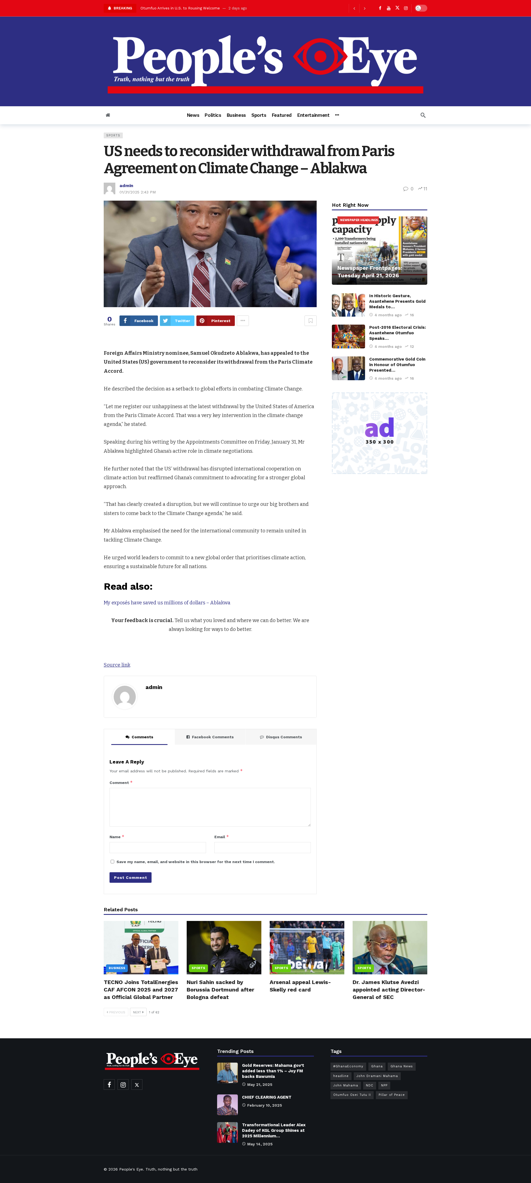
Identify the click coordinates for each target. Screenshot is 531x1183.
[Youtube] (388, 8)
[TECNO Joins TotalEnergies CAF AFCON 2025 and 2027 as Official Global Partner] (141, 947)
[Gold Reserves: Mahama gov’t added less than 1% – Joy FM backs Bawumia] (227, 1073)
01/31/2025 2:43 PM (137, 192)
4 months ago (388, 315)
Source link (117, 665)
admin (126, 185)
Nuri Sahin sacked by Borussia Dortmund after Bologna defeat (220, 989)
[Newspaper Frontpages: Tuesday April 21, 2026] (379, 250)
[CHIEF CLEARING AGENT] (227, 1104)
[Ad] (379, 433)
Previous (117, 1012)
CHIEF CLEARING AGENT (266, 1097)
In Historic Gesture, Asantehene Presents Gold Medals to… (397, 301)
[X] (397, 8)
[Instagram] (405, 8)
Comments (142, 737)
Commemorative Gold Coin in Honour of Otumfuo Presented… (397, 365)
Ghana (377, 1066)
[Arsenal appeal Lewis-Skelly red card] (307, 947)
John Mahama (345, 1085)
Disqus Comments (284, 737)
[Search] (423, 115)
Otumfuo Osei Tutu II (352, 1095)
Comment (121, 782)
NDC (369, 1085)
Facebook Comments (213, 737)
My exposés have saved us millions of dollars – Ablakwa (167, 603)
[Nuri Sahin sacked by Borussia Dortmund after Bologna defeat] (224, 947)
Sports (113, 135)
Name (117, 836)
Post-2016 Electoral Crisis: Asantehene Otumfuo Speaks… (397, 333)
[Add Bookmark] (310, 320)
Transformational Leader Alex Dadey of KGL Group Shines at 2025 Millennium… (274, 1130)
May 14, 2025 (260, 1144)
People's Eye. (131, 1169)
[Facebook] (380, 8)
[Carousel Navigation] (359, 8)
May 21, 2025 (259, 1084)
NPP (384, 1085)
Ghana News (402, 1066)
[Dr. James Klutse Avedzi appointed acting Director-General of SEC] (390, 947)
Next (137, 1012)
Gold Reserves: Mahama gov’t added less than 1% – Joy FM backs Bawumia (273, 1071)
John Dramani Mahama (377, 1076)
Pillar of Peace (392, 1095)
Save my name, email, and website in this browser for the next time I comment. (195, 862)
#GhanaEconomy (348, 1066)
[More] (337, 115)
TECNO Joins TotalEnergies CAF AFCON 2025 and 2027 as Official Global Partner (141, 989)
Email (221, 836)
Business (117, 968)
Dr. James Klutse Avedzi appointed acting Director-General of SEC (389, 989)
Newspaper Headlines (359, 220)
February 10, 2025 (264, 1105)
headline (341, 1076)
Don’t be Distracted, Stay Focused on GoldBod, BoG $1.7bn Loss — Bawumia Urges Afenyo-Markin (226, 8)
